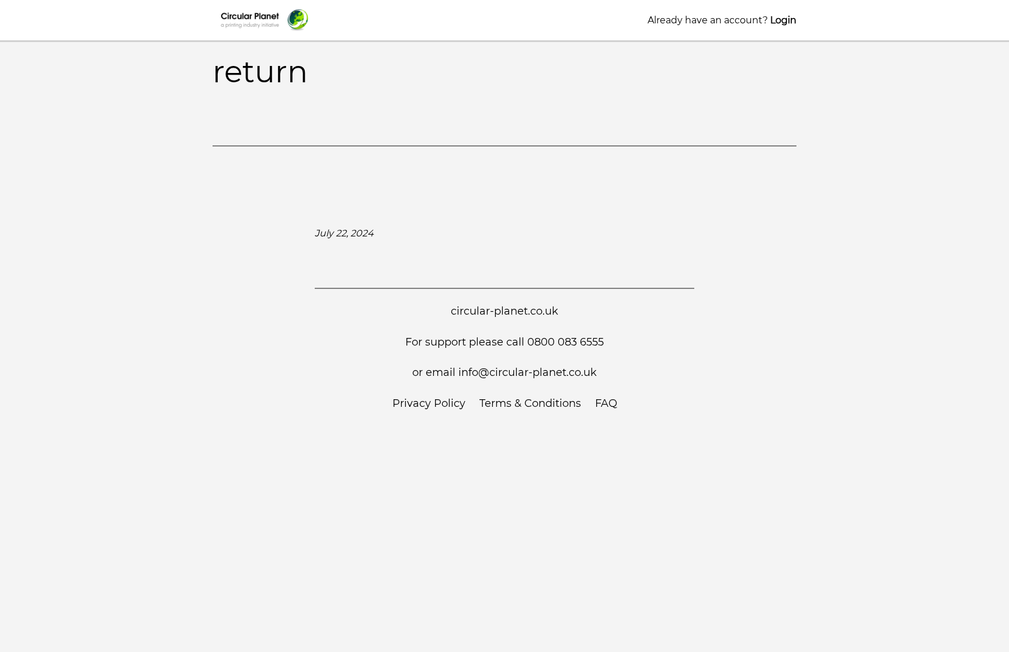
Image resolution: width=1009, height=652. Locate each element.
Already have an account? (722, 20)
